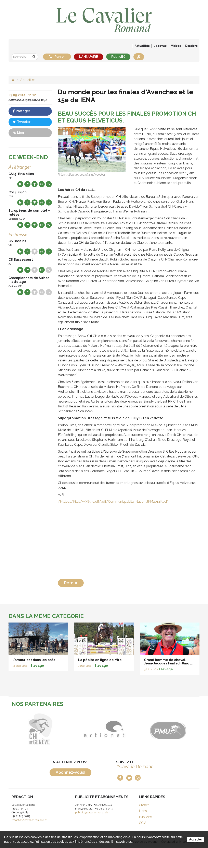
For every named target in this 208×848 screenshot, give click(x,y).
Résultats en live (42, 184)
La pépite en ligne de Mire (100, 660)
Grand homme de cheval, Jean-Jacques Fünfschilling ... (168, 661)
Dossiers (191, 45)
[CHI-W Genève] (34, 729)
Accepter (195, 839)
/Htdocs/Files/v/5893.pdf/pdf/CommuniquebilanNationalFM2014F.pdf (113, 501)
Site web (20, 184)
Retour (71, 582)
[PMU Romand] (162, 729)
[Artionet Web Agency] (98, 729)
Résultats (34, 184)
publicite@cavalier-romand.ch (92, 812)
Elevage (37, 665)
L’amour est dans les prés (34, 660)
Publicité (118, 57)
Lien (20, 133)
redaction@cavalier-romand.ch (30, 820)
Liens (143, 811)
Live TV (49, 184)
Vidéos (176, 45)
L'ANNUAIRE (88, 57)
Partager (22, 111)
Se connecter (138, 56)
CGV (142, 823)
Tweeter (23, 122)
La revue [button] (160, 45)
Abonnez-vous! (70, 772)
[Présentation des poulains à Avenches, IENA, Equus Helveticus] (92, 149)
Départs (27, 184)
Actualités (142, 45)
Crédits (144, 805)
